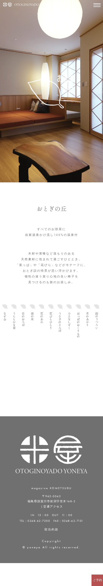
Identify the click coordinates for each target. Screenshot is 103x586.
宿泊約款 (51, 529)
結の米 (32, 316)
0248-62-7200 (39, 521)
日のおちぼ (23, 319)
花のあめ (41, 317)
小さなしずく (69, 320)
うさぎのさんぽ (59, 322)
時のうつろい (96, 320)
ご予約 (97, 580)
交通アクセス (53, 506)
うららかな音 (14, 320)
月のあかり (87, 319)
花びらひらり (50, 320)
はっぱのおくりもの (78, 325)
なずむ (4, 316)
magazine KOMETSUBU (51, 488)
